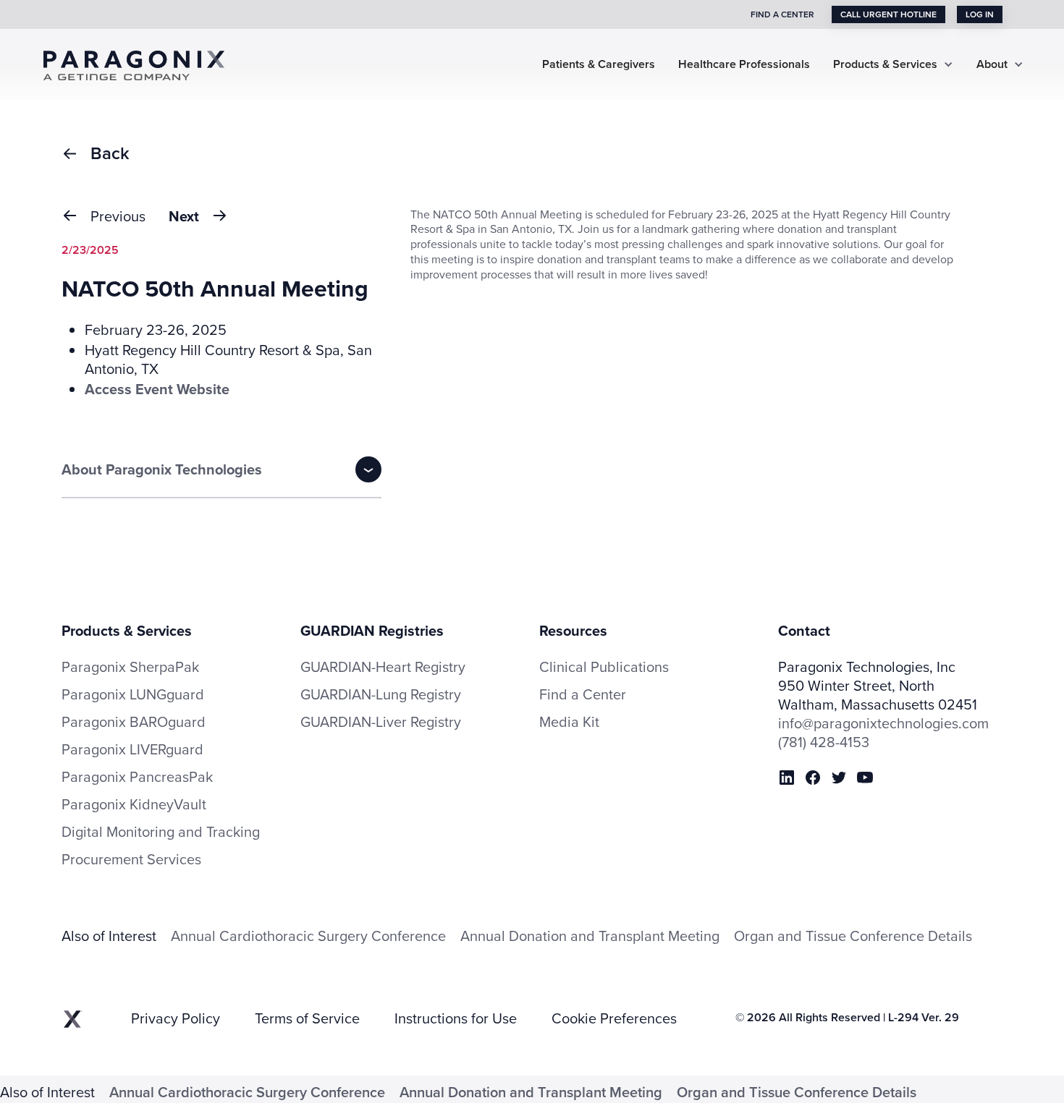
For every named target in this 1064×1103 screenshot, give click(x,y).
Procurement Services (131, 859)
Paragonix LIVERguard (132, 749)
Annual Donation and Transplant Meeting (589, 935)
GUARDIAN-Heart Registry (382, 666)
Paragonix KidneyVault (134, 804)
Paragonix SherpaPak (130, 666)
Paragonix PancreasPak (137, 776)
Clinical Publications (604, 666)
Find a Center (582, 694)
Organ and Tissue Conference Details (853, 935)
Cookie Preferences (614, 1018)
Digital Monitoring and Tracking (161, 831)
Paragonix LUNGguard (133, 694)
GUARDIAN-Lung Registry (380, 693)
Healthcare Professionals (744, 64)
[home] (144, 64)
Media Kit (569, 721)
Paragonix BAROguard (134, 721)
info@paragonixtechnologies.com (883, 723)
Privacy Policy (175, 1018)
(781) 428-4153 (823, 742)
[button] (893, 64)
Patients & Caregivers (598, 64)
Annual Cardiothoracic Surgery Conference (308, 935)
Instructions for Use (455, 1018)
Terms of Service (307, 1018)
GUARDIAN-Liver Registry (380, 721)
